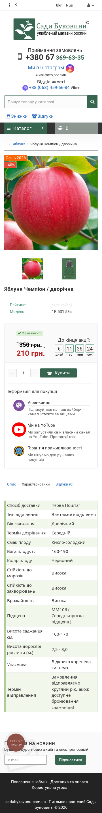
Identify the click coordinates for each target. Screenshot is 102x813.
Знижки (19, 116)
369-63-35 (55, 57)
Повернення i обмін (29, 781)
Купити (62, 373)
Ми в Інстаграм (46, 67)
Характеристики (36, 484)
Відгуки (45, 116)
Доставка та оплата (69, 781)
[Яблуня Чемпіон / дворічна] (32, 268)
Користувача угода (49, 787)
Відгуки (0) (65, 484)
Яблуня (19, 144)
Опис (11, 484)
